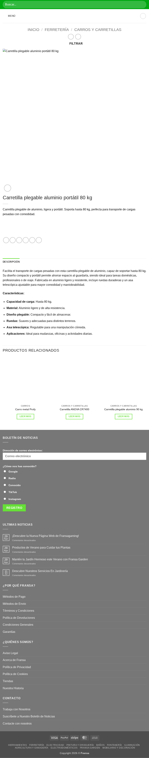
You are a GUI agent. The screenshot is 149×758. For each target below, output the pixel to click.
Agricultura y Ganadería (31, 748)
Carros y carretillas (97, 29)
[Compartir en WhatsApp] (6, 240)
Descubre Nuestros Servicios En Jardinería (40, 571)
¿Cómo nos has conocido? (20, 466)
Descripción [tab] (11, 261)
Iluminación (132, 745)
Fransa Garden (90, 748)
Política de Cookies (15, 674)
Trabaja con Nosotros (16, 709)
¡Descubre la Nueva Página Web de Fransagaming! (45, 535)
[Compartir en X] (19, 240)
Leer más (25, 416)
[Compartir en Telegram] (39, 240)
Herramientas (17, 745)
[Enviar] (142, 4)
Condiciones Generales (18, 624)
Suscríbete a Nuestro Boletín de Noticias (29, 716)
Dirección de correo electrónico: (23, 450)
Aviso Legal (10, 653)
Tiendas (8, 681)
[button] (9, 16)
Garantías (9, 631)
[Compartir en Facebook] (13, 240)
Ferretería (57, 29)
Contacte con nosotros (17, 723)
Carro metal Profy (25, 409)
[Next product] (71, 36)
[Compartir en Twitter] (26, 240)
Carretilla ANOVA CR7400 (74, 409)
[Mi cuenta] (143, 16)
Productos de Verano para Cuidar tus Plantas (41, 547)
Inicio (33, 29)
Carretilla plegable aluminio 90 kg (123, 409)
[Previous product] (78, 36)
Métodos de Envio (14, 603)
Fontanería (114, 745)
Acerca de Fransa (14, 660)
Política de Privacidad (17, 667)
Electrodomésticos (64, 748)
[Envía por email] (32, 240)
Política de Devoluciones (19, 617)
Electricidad (55, 745)
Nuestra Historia (13, 688)
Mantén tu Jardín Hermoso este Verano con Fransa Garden (50, 559)
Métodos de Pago (14, 596)
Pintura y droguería (80, 745)
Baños (100, 745)
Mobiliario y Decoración (118, 748)
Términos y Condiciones (18, 610)
